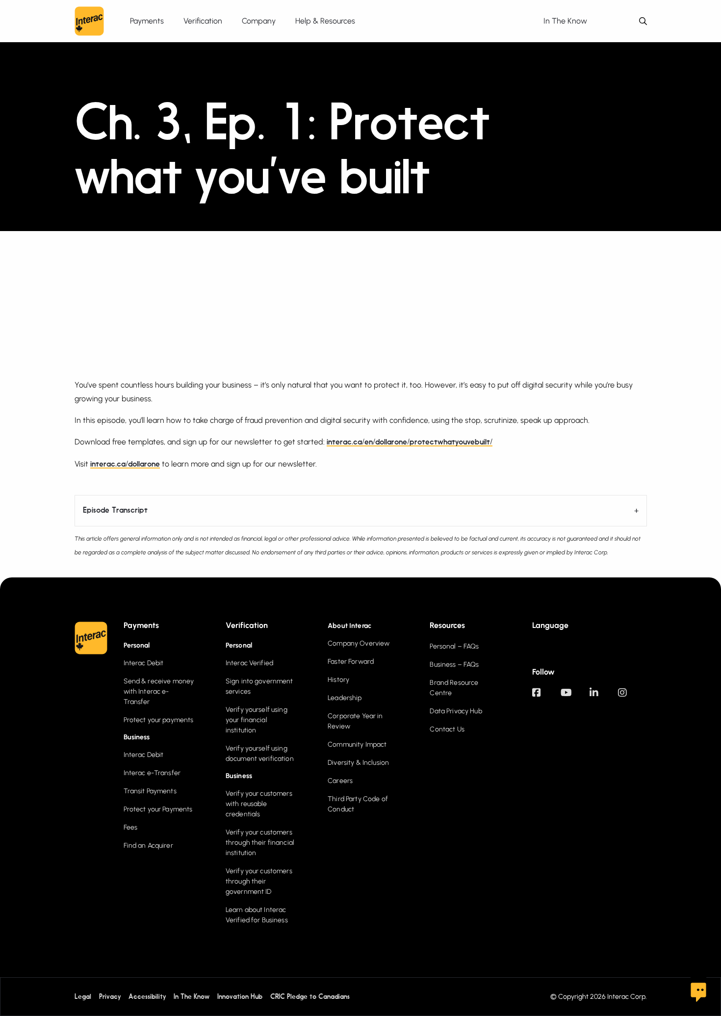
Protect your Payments (158, 809)
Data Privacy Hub (456, 711)
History (338, 680)
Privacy (110, 996)
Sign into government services (259, 686)
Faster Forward (351, 661)
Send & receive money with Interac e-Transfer (159, 691)
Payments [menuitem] (147, 21)
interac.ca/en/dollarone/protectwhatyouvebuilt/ (409, 442)
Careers (340, 781)
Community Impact (357, 744)
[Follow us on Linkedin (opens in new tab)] (604, 697)
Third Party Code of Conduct (358, 804)
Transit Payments (150, 791)
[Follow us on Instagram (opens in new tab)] (632, 697)
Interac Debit (144, 663)
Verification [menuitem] (202, 21)
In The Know (191, 996)
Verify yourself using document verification (260, 753)
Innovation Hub (239, 996)
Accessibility (147, 996)
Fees (131, 827)
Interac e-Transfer (152, 773)
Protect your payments (159, 720)
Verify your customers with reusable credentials (259, 803)
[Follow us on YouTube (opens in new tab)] (575, 697)
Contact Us (447, 729)
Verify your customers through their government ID (259, 881)
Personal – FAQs (454, 646)
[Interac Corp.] (89, 21)
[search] (643, 21)
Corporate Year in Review (355, 721)
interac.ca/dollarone (125, 465)
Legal (83, 996)
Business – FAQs (454, 664)
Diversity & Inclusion (358, 762)
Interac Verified (249, 663)
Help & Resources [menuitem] (325, 21)
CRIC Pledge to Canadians (310, 996)
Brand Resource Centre (454, 687)
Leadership (344, 698)
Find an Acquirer (148, 845)
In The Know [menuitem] (565, 21)
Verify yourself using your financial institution (256, 719)
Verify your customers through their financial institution (260, 842)
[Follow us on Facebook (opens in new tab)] (546, 697)
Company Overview (358, 643)
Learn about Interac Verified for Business (257, 915)
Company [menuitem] (259, 21)
